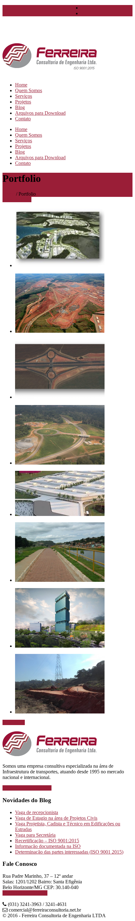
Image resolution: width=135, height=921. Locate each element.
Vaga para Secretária (35, 835)
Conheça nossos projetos (27, 788)
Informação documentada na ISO (48, 846)
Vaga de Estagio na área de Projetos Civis (56, 818)
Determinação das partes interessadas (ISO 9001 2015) (69, 852)
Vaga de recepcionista (36, 812)
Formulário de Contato (25, 893)
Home (9, 194)
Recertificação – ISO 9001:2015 (47, 840)
